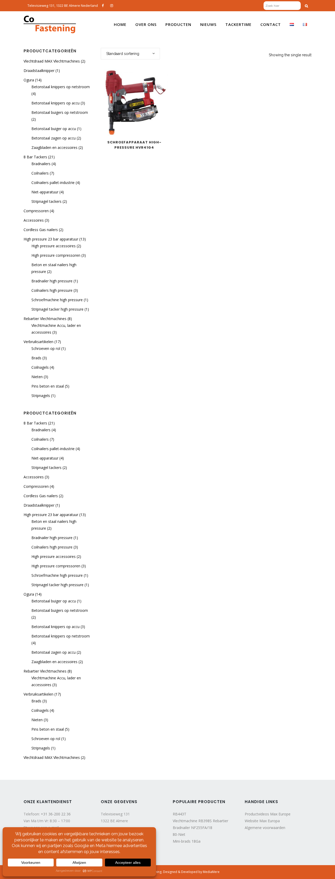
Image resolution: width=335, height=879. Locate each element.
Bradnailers (41, 163)
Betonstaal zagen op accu (53, 138)
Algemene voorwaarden (265, 827)
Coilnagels (40, 367)
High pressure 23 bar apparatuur (51, 239)
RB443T (179, 813)
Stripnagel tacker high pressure (57, 309)
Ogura (29, 79)
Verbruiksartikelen (38, 341)
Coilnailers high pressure (51, 290)
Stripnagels (40, 395)
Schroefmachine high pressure (57, 299)
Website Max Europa (262, 820)
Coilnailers (40, 173)
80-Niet (179, 834)
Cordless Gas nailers (41, 229)
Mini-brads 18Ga (186, 841)
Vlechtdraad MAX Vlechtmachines (52, 61)
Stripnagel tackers (46, 201)
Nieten (37, 376)
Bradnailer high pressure (51, 280)
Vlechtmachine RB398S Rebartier (200, 820)
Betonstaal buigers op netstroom (59, 112)
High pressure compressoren (55, 255)
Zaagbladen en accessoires (54, 147)
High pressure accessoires (53, 245)
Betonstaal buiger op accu (53, 128)
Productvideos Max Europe (268, 813)
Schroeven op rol (45, 348)
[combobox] (130, 53)
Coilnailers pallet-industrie (53, 182)
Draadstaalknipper (39, 70)
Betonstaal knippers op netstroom (60, 86)
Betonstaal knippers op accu (55, 102)
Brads (36, 357)
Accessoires (34, 220)
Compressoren (36, 210)
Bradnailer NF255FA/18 (192, 827)
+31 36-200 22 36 (56, 813)
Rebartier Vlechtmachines (45, 318)
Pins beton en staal (47, 386)
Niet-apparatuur (44, 191)
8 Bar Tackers (35, 156)
